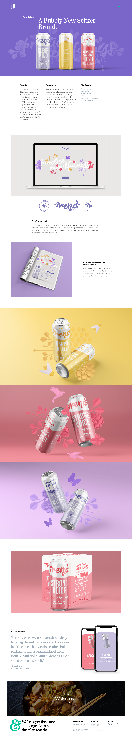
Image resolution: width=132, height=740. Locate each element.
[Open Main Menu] (120, 6)
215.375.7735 (95, 724)
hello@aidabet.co (79, 724)
